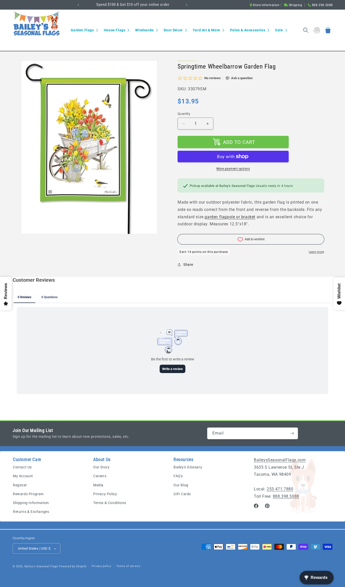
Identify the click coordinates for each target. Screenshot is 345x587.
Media (98, 485)
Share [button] (188, 265)
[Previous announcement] (78, 5)
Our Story (101, 467)
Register (20, 485)
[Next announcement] (186, 5)
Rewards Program (28, 494)
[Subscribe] (292, 433)
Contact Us (22, 467)
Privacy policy (101, 566)
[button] (84, 30)
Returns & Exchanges (31, 512)
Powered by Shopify (73, 566)
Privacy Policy (105, 494)
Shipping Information (31, 503)
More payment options (233, 168)
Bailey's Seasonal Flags (41, 566)
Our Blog (181, 485)
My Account (23, 476)
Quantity (184, 114)
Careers (99, 476)
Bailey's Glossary (188, 467)
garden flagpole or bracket (230, 216)
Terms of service (128, 566)
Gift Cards (182, 494)
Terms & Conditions (109, 503)
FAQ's (178, 476)
